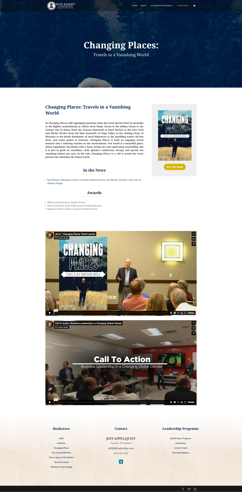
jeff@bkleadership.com (121, 448)
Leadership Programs (160, 6)
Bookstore (182, 6)
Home (134, 6)
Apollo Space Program (180, 438)
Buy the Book (175, 167)
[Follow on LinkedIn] (121, 462)
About (144, 6)
